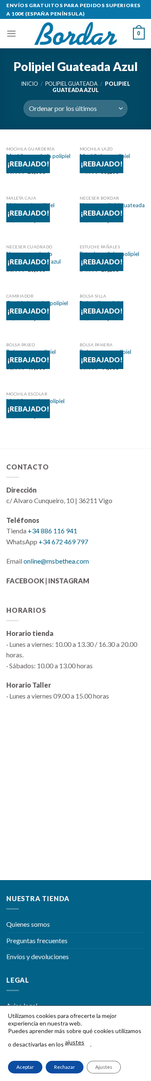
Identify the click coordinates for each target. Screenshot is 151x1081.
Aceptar (25, 1067)
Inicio (29, 83)
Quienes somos (28, 924)
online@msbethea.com (56, 561)
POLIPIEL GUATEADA (71, 83)
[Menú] (11, 33)
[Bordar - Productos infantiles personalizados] (75, 33)
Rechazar (64, 1067)
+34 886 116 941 (52, 531)
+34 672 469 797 (63, 542)
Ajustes (103, 1067)
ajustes (74, 1042)
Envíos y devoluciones (37, 956)
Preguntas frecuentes (37, 940)
